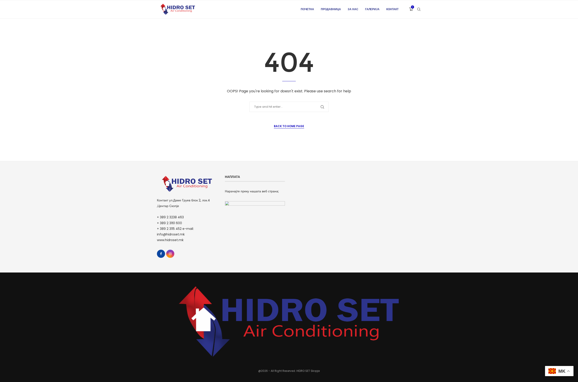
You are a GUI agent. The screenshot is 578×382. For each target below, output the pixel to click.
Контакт (392, 9)
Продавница (331, 9)
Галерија (372, 9)
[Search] (419, 9)
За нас (353, 9)
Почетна (307, 9)
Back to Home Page (289, 126)
